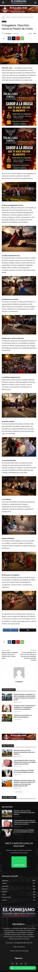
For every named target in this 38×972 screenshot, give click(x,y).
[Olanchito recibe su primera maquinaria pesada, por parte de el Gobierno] (7, 753)
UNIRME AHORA (19, 865)
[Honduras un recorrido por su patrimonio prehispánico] (7, 718)
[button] (22, 968)
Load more (18, 791)
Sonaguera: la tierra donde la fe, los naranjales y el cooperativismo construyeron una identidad (24, 707)
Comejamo (8, 33)
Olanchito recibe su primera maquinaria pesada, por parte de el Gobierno (24, 752)
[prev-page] (3, 724)
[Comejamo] (3, 33)
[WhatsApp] (22, 38)
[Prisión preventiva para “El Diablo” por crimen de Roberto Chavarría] (7, 773)
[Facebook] (9, 38)
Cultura (8, 17)
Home (3, 17)
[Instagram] (17, 964)
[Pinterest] (18, 38)
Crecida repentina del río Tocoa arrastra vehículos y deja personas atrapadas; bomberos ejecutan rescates (28, 656)
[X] (14, 38)
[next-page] (6, 724)
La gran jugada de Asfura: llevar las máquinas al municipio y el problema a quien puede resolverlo (25, 762)
